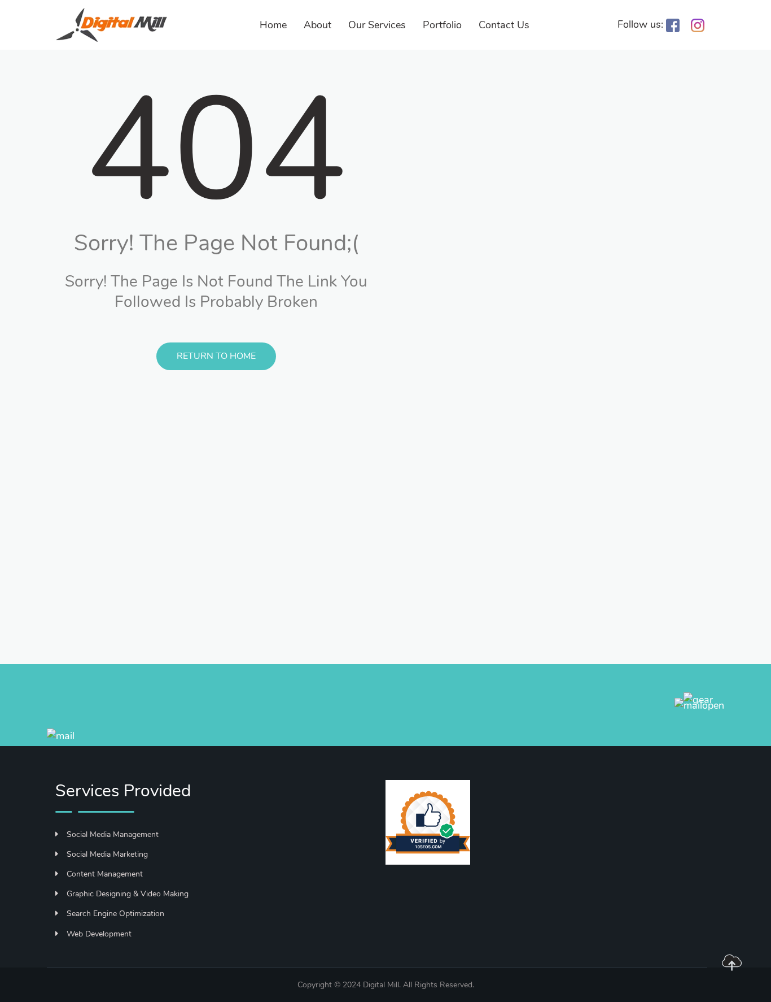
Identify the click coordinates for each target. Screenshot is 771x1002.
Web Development (99, 934)
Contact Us (504, 25)
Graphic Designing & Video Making (128, 893)
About (317, 25)
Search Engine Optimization (115, 913)
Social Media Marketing (107, 854)
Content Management (105, 874)
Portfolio (442, 25)
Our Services (377, 25)
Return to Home (216, 356)
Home (273, 25)
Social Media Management (113, 834)
